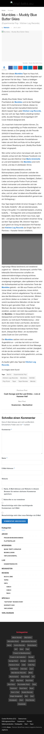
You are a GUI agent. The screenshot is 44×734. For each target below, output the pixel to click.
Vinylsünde (8, 608)
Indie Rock (14, 669)
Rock (31, 688)
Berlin (9, 374)
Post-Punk (29, 680)
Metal (30, 672)
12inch (8, 590)
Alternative (27, 637)
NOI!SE (32, 378)
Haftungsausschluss (8, 721)
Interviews (6, 545)
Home (3, 10)
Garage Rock (13, 661)
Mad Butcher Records (19, 672)
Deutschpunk (32, 645)
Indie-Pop (31, 665)
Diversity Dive (9, 605)
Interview (24, 669)
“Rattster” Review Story (13, 602)
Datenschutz (22, 719)
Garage (31, 657)
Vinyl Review (30, 700)
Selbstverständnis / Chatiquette (12, 724)
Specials (5, 598)
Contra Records (19, 645)
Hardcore (32, 661)
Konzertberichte (10, 564)
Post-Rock (11, 684)
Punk (34, 684)
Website (5, 479)
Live (3, 560)
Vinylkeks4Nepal (10, 556)
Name (5, 458)
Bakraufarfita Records (29, 641)
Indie (23, 665)
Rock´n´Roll (15, 692)
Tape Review (23, 381)
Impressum (21, 721)
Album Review (16, 637)
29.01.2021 (17, 27)
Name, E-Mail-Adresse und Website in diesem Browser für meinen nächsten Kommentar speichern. (21, 491)
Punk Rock (23, 688)
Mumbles (23, 378)
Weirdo (32, 381)
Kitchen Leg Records (10, 378)
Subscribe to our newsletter (14, 499)
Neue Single (25, 676)
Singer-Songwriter (16, 696)
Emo (21, 649)
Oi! (33, 676)
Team (32, 724)
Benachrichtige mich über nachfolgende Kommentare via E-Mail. (17, 506)
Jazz (31, 669)
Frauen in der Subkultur (18, 657)
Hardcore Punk (14, 665)
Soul (32, 696)
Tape (14, 381)
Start (26, 724)
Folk (27, 649)
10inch (8, 587)
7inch (8, 593)
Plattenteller (9, 541)
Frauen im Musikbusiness (13, 538)
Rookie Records (27, 692)
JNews (9, 727)
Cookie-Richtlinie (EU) (9, 719)
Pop (12, 680)
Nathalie (6, 27)
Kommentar (7, 429)
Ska (26, 696)
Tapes (6, 580)
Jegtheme (5, 730)
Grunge (23, 661)
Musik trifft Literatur (12, 549)
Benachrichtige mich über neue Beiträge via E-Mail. (21, 515)
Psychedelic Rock (24, 684)
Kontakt (29, 721)
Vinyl (6, 583)
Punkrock (13, 688)
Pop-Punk (6, 381)
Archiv (5, 534)
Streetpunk (13, 700)
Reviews (10, 10)
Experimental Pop (20, 374)
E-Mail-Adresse (8, 468)
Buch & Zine (8, 577)
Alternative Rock (13, 641)
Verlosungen (8, 613)
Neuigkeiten (7, 568)
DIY (16, 649)
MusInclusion (9, 552)
